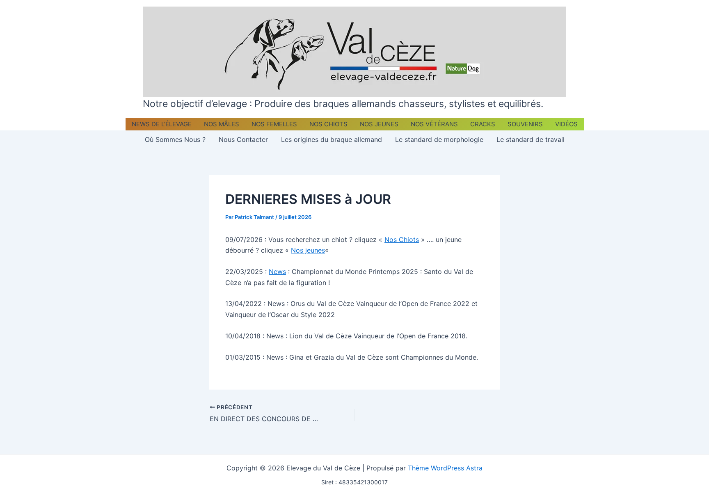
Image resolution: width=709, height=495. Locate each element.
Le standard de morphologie (439, 139)
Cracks (482, 124)
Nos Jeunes (379, 124)
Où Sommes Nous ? (175, 139)
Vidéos (566, 124)
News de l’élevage (162, 124)
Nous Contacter (243, 139)
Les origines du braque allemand (331, 139)
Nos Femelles (274, 124)
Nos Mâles (221, 124)
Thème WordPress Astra (445, 468)
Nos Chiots (328, 124)
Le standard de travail (530, 139)
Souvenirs (525, 124)
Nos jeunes (308, 250)
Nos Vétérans (434, 124)
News (277, 271)
